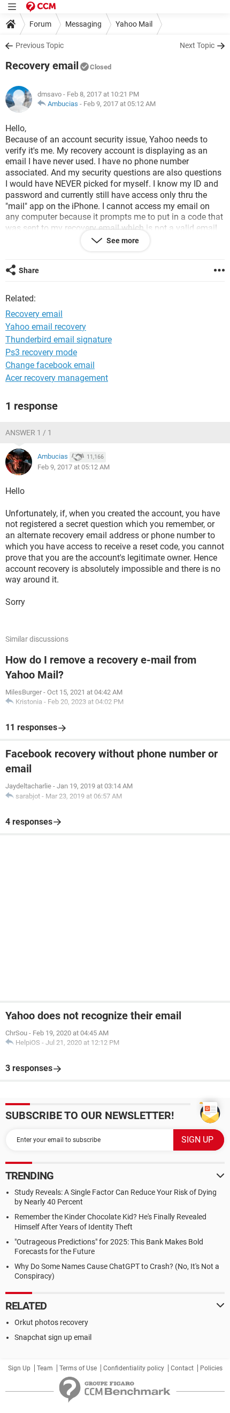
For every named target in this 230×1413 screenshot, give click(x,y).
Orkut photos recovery (51, 1322)
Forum (40, 24)
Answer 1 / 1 (28, 432)
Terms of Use (78, 1368)
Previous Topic (40, 45)
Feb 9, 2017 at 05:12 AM (119, 104)
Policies (211, 1368)
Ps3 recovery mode (41, 352)
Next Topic (197, 45)
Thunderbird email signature (58, 339)
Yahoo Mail (134, 24)
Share (29, 270)
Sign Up (19, 1368)
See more (122, 240)
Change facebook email (50, 365)
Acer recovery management (56, 378)
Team (45, 1368)
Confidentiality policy (133, 1368)
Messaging (83, 24)
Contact (182, 1368)
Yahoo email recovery (45, 327)
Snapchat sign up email (52, 1337)
